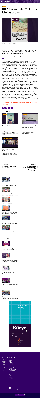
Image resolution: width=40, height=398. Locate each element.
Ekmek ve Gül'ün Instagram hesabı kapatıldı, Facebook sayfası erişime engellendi (10, 249)
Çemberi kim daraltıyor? (7, 203)
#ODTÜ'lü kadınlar (5, 104)
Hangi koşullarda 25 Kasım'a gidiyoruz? (8, 150)
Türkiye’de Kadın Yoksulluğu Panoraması (8, 273)
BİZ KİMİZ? (4, 372)
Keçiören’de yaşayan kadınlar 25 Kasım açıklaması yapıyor (29, 126)
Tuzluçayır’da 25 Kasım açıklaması (10, 126)
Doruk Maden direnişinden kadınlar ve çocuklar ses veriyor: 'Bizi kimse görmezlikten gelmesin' (10, 233)
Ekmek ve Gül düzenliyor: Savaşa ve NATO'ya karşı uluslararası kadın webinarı (10, 261)
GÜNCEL (4, 359)
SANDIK (4, 364)
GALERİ (4, 368)
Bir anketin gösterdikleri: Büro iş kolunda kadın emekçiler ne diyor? (9, 184)
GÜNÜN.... (4, 370)
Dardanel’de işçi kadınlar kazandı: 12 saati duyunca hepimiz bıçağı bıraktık (9, 222)
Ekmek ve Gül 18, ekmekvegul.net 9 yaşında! (10, 285)
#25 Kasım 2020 (34, 102)
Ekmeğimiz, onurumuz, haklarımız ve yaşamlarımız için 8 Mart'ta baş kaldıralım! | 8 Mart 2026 (10, 298)
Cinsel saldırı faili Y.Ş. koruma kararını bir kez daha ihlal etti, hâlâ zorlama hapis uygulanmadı (10, 213)
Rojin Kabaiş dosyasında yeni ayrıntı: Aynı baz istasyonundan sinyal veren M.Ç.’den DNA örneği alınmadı (9, 195)
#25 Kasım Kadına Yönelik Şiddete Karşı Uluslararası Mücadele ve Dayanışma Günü (18, 102)
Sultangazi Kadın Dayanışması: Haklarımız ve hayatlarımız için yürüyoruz (29, 168)
